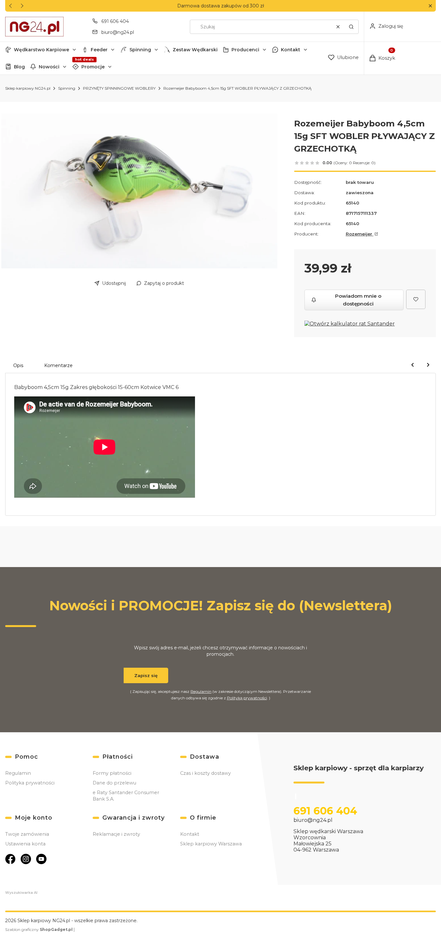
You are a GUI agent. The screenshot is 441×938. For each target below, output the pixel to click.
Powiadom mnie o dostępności (358, 300)
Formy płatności (112, 773)
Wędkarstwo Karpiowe (41, 50)
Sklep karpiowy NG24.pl (27, 88)
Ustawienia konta (25, 844)
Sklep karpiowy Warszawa (211, 844)
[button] (430, 6)
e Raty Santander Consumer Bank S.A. (126, 796)
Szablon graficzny (39, 929)
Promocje (93, 67)
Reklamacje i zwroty (116, 834)
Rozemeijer (360, 233)
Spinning (140, 50)
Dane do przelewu (114, 783)
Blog (19, 67)
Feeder (99, 50)
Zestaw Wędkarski (195, 50)
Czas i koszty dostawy (205, 773)
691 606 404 (115, 21)
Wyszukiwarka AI (21, 892)
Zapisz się (146, 675)
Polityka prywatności (30, 783)
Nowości (49, 67)
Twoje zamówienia (27, 834)
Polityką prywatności (247, 697)
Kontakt (290, 50)
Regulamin (200, 691)
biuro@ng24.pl (117, 32)
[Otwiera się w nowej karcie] (10, 859)
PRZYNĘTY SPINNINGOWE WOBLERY (119, 88)
